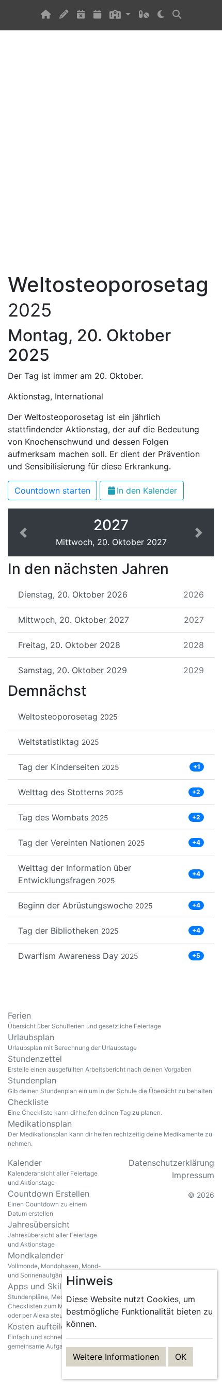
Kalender (53, 1172)
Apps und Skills (55, 1300)
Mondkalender (54, 1264)
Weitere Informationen (116, 1357)
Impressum (193, 1175)
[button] (119, 15)
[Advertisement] (111, 157)
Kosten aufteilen (54, 1335)
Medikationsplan (110, 1132)
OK (180, 1357)
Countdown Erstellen (48, 1202)
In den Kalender (147, 490)
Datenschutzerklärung (171, 1163)
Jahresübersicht (52, 1233)
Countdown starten (52, 490)
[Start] (46, 15)
